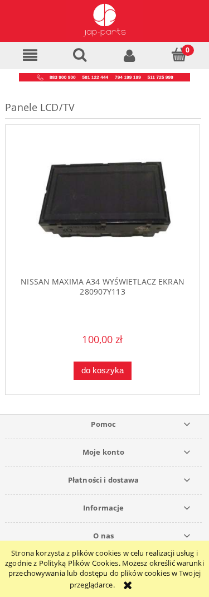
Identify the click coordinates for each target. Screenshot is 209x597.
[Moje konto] (129, 55)
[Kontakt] (104, 76)
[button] (30, 55)
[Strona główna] (104, 21)
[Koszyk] (179, 54)
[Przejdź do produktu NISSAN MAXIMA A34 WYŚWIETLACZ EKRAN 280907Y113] (102, 205)
